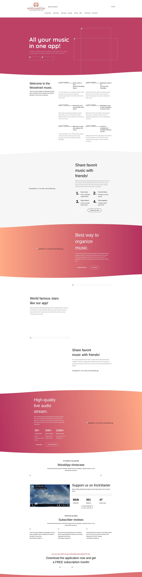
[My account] (104, 6)
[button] (50, 495)
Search (99, 6)
